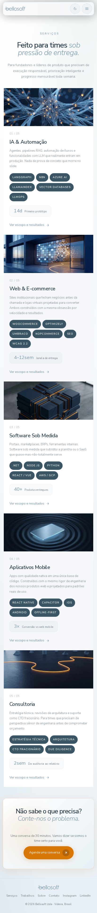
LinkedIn (85, 896)
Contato (54, 896)
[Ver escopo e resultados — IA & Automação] (48, 107)
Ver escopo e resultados (26, 225)
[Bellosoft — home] (37, 9)
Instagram (70, 896)
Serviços (11, 896)
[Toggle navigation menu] (87, 9)
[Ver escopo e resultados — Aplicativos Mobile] (48, 532)
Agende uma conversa (44, 852)
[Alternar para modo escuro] (75, 9)
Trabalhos (27, 896)
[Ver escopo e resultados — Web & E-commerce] (48, 254)
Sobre (41, 896)
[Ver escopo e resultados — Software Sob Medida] (48, 401)
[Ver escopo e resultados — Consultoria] (48, 669)
